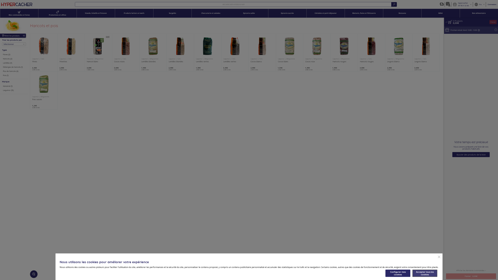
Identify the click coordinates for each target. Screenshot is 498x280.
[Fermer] (439, 257)
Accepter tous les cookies (425, 273)
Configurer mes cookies (398, 273)
